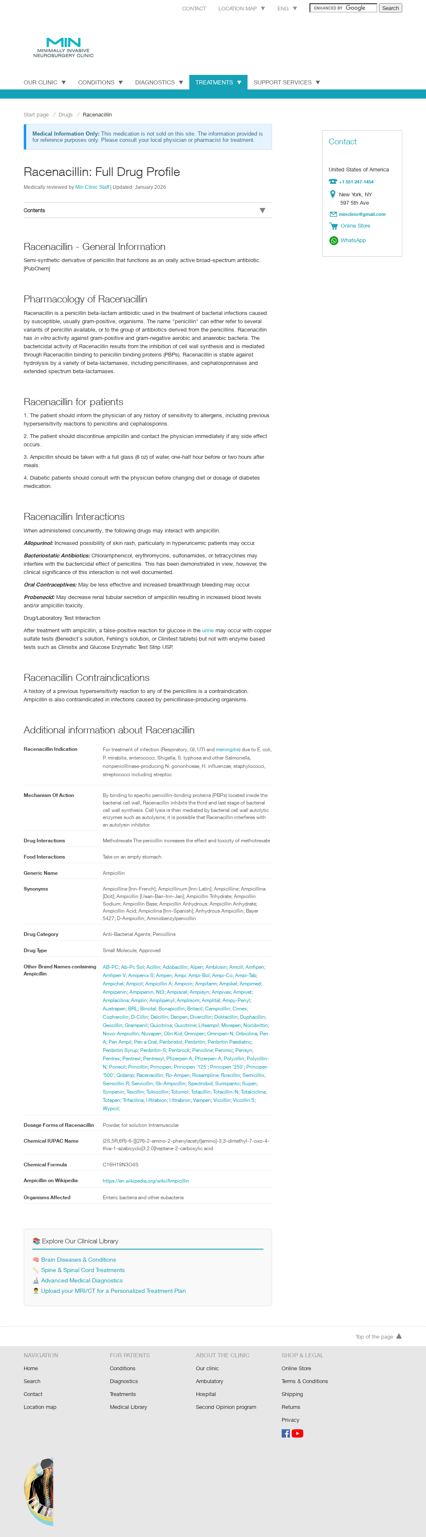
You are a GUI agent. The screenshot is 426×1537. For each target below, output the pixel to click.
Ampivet (242, 992)
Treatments (214, 82)
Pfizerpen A (179, 1058)
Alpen (196, 967)
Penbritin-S (153, 1050)
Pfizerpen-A (208, 1058)
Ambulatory (209, 1381)
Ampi (180, 975)
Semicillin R (116, 1083)
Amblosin (216, 967)
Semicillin (253, 1075)
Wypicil (111, 1108)
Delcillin (159, 1017)
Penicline (202, 1050)
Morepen (231, 1025)
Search (32, 1381)
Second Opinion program (226, 1406)
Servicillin (142, 1083)
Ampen (164, 975)
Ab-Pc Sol (132, 967)
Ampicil (134, 983)
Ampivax (221, 992)
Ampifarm (206, 983)
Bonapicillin (172, 1008)
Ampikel (228, 983)
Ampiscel (177, 992)
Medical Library (128, 1406)
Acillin (153, 967)
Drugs (66, 114)
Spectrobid (200, 1083)
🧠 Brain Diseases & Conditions (74, 1259)
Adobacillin (175, 967)
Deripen (179, 1017)
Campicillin (217, 1008)
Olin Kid (173, 1033)
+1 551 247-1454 (356, 181)
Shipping (292, 1394)
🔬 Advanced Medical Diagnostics (77, 1280)
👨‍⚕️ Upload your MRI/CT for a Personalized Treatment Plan (109, 1290)
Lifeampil (208, 1025)
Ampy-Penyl (236, 1000)
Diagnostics (155, 82)
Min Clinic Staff (92, 187)
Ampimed (250, 983)
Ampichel (113, 983)
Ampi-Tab (245, 975)
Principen (160, 1067)
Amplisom (188, 1000)
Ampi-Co (222, 975)
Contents (34, 210)
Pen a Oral (145, 1042)
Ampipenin (115, 992)
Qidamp (125, 1075)
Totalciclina (253, 1092)
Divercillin (201, 1017)
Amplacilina (116, 1000)
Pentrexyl (153, 1058)
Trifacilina (133, 1100)
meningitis (227, 749)
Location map (237, 8)
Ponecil (117, 1067)
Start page (36, 114)
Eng (283, 8)
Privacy (291, 1419)
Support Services (283, 82)
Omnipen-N (220, 1033)
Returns (291, 1406)
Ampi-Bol (199, 975)
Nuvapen (151, 1033)
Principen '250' (227, 1067)
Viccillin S (244, 1100)
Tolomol (179, 1092)
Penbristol (170, 1042)
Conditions (96, 82)
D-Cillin (139, 1017)
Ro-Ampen (178, 1075)
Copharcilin (116, 1017)
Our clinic (207, 1368)
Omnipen (194, 1033)
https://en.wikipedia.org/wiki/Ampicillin (146, 1181)
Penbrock (179, 1050)
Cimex (240, 1008)
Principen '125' (191, 1067)
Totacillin (201, 1092)
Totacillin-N (225, 1092)
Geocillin (112, 1025)
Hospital (206, 1394)
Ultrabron (180, 1100)
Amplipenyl (161, 1000)
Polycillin (234, 1058)
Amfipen (254, 967)
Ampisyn (199, 992)
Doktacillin (226, 1017)
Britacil (195, 1008)
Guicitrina (161, 1025)
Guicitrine (185, 1025)
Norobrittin (255, 1025)
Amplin (139, 1000)
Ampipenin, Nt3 (146, 992)
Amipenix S (141, 975)
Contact (194, 8)
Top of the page (374, 1336)
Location (334, 194)
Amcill (236, 967)
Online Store (296, 1368)
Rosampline (205, 1075)
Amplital (211, 1000)
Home (31, 1368)
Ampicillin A (158, 983)
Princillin (138, 1067)
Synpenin (113, 1092)
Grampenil (136, 1025)
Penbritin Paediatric (229, 1042)
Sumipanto (227, 1083)
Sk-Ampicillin (171, 1083)
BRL (133, 1008)
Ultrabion (156, 1100)
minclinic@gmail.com (362, 214)
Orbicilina (246, 1033)
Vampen (202, 1100)
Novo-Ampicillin (121, 1033)
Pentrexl (131, 1058)
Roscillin (230, 1075)
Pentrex (111, 1058)
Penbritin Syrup (120, 1050)
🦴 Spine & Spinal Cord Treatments (78, 1269)
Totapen (111, 1100)
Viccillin (221, 1100)
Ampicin (183, 983)
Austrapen (114, 1008)
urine (208, 630)
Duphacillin (252, 1017)
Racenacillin (149, 1075)
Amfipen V (114, 975)
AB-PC (111, 967)
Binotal (148, 1008)
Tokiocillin (157, 1092)
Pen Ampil (120, 1042)
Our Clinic (40, 82)
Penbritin (195, 1042)
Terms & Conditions (305, 1381)
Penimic (224, 1050)
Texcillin (135, 1092)
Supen (249, 1083)
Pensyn (243, 1050)
